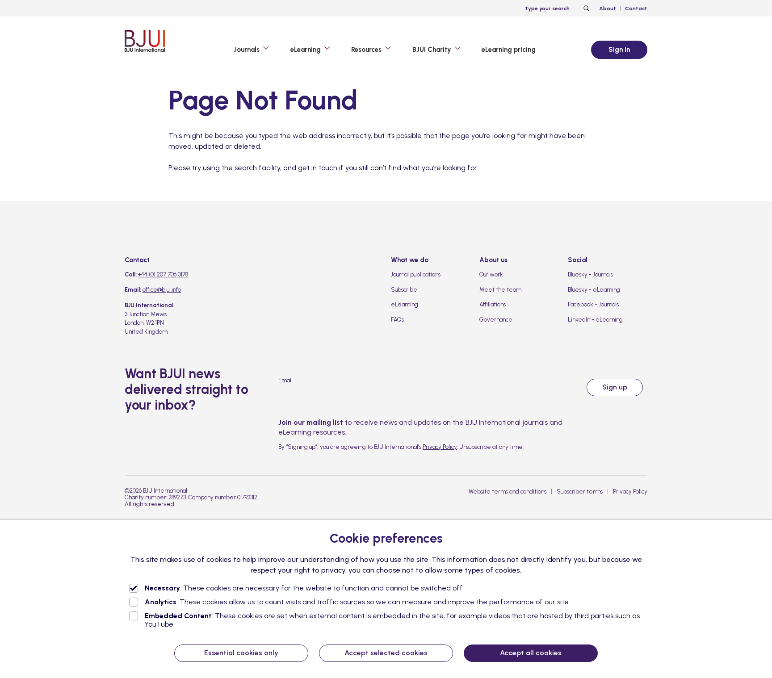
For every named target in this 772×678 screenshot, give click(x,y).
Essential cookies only (241, 653)
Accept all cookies (531, 653)
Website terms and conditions (507, 491)
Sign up (614, 387)
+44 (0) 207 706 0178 (163, 274)
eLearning (404, 304)
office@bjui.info (162, 289)
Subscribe (404, 289)
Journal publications (416, 274)
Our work (491, 274)
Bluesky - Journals (590, 274)
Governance (495, 319)
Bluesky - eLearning (594, 289)
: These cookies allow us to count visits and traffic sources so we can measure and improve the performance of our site (357, 602)
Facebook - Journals (593, 304)
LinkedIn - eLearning (595, 319)
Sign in (619, 50)
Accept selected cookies (386, 653)
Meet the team (500, 289)
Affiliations (492, 304)
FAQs (397, 319)
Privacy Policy (440, 447)
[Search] (585, 8)
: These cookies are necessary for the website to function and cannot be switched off (304, 588)
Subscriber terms (580, 491)
